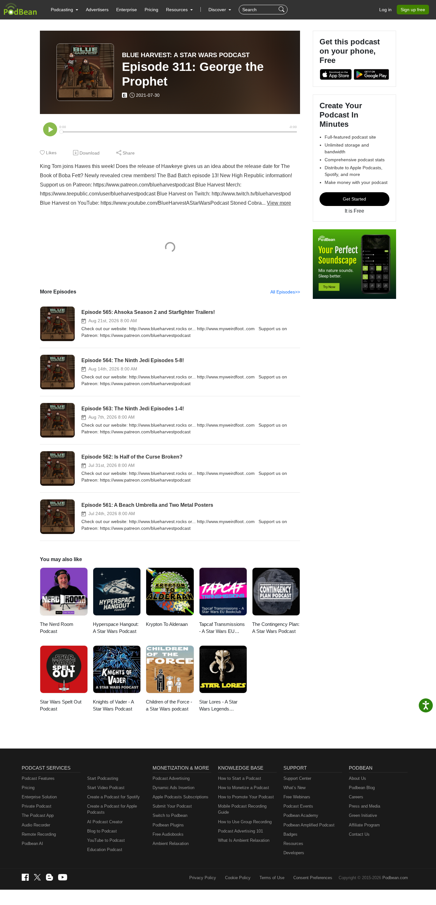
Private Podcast (36, 806)
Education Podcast (104, 849)
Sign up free (413, 9)
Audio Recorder (36, 825)
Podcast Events (298, 806)
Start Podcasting (102, 778)
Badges (290, 834)
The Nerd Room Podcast (56, 627)
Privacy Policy (202, 877)
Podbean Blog (362, 787)
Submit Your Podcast (172, 806)
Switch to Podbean (170, 815)
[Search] (282, 9)
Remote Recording (39, 834)
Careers (356, 797)
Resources (293, 843)
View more (279, 203)
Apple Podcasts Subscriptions (180, 797)
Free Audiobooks (168, 834)
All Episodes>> (285, 291)
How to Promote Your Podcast (246, 797)
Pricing (151, 9)
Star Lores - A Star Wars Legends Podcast (218, 706)
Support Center (297, 778)
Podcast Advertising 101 (240, 831)
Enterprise (126, 9)
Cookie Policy (238, 877)
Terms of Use (271, 877)
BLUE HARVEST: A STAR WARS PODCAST (186, 54)
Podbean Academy (300, 815)
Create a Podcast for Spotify (113, 797)
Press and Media (364, 806)
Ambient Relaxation (171, 843)
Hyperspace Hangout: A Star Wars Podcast (116, 627)
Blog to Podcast (102, 831)
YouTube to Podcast (106, 840)
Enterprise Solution (39, 797)
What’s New (294, 787)
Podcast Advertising (171, 778)
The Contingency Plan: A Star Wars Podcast (275, 627)
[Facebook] (25, 877)
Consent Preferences (312, 877)
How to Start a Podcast (239, 778)
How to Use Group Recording (245, 821)
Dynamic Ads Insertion (173, 787)
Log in (385, 9)
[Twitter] (37, 877)
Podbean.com (395, 877)
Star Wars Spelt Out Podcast (60, 705)
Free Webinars (296, 797)
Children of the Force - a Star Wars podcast (169, 705)
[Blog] (49, 877)
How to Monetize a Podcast (243, 787)
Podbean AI (32, 843)
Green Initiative (363, 815)
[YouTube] (62, 877)
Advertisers (97, 9)
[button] (64, 9)
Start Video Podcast (105, 787)
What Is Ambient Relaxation (243, 840)
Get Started (354, 199)
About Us (357, 778)
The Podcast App (38, 815)
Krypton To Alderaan (167, 624)
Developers (293, 852)
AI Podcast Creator (105, 821)
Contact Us (359, 834)
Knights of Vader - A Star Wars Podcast (113, 705)
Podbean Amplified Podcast (309, 825)
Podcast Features (38, 778)
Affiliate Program (364, 825)
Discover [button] (217, 9)
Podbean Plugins (168, 825)
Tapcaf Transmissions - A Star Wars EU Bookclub (222, 628)
